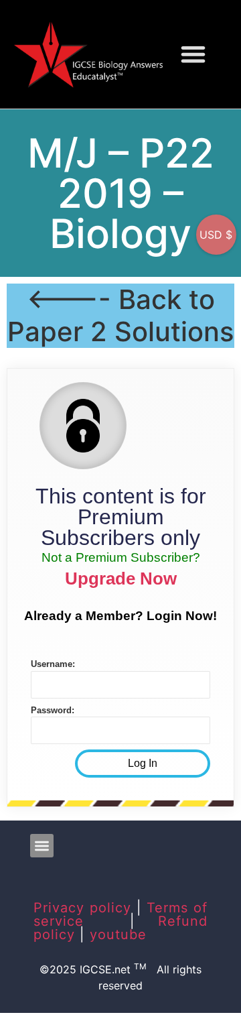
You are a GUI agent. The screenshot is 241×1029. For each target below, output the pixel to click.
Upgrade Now (121, 578)
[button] (193, 54)
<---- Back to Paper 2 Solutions (120, 315)
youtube (118, 934)
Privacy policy (82, 908)
